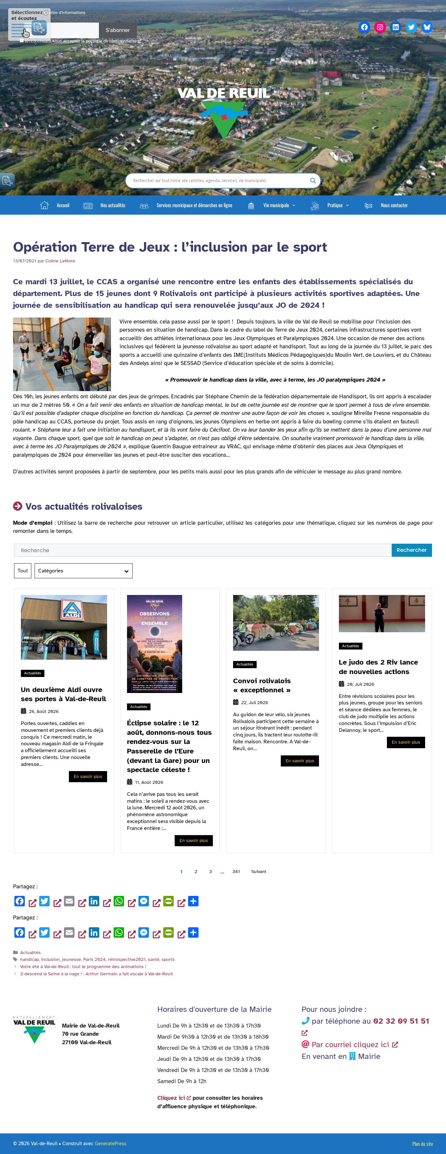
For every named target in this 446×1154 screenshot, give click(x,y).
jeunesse (71, 959)
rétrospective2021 (127, 959)
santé (153, 959)
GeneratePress (110, 1143)
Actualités (32, 673)
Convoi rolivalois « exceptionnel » (262, 685)
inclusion (50, 959)
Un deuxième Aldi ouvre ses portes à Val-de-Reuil (63, 694)
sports (168, 959)
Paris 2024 (94, 959)
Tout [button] (23, 571)
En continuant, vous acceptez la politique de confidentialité (80, 41)
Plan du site (422, 1143)
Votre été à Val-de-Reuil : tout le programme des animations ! (83, 966)
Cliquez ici (171, 1098)
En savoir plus (88, 776)
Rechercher (412, 550)
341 (236, 871)
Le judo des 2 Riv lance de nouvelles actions (378, 667)
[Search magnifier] (313, 180)
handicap (29, 959)
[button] (271, 205)
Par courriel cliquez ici (350, 1044)
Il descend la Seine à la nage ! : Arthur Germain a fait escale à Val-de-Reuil (96, 974)
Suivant (258, 871)
